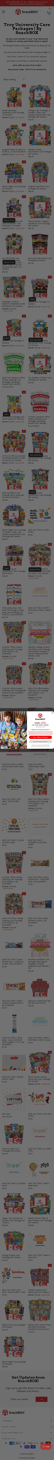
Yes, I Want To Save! (40, 737)
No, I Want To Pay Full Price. (40, 741)
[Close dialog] (52, 713)
